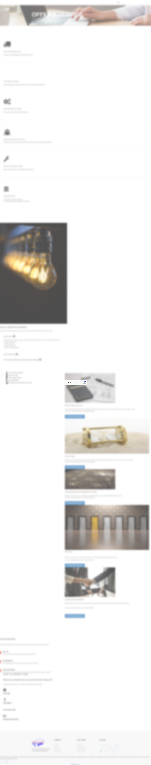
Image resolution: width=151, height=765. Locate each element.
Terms (85, 384)
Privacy (83, 384)
